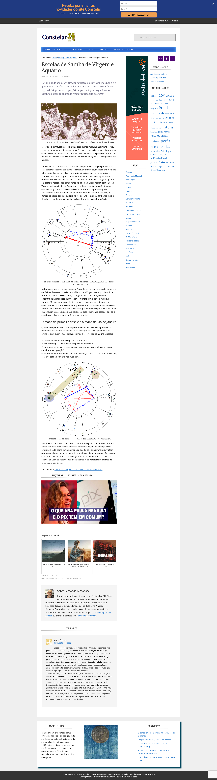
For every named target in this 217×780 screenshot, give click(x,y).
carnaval (69, 578)
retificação (155, 158)
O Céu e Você (132, 237)
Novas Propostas (133, 233)
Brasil (55, 576)
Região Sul (154, 154)
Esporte (129, 202)
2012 (152, 103)
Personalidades (132, 240)
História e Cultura (133, 210)
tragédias (161, 166)
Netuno (155, 141)
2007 (161, 99)
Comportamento (133, 198)
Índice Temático (157, 81)
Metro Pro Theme (100, 777)
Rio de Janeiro (78, 578)
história (167, 127)
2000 (156, 96)
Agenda (129, 172)
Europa (163, 122)
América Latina (161, 103)
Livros (128, 218)
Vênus (158, 170)
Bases (128, 183)
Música (166, 136)
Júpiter (160, 132)
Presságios (131, 244)
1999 (152, 96)
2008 (166, 100)
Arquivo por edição (158, 74)
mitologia (156, 136)
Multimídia (130, 229)
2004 (152, 100)
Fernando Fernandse (86, 615)
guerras (158, 128)
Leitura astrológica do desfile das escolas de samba (78, 469)
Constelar (58, 37)
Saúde (128, 256)
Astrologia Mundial (134, 176)
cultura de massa (162, 113)
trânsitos (170, 166)
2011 (171, 99)
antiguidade (154, 108)
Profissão (130, 252)
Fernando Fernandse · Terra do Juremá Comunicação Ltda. (134, 774)
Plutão (154, 147)
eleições (153, 118)
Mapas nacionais (133, 221)
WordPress (128, 777)
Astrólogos (130, 179)
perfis (165, 140)
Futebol (171, 123)
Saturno (164, 162)
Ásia (163, 170)
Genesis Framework (116, 777)
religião (162, 154)
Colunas (129, 195)
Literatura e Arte (133, 214)
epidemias (160, 118)
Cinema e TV (131, 191)
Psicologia (165, 151)
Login (135, 777)
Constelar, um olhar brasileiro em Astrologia (91, 774)
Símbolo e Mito (132, 260)
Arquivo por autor (158, 77)
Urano (153, 170)
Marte (167, 131)
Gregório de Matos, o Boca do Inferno (154, 739)
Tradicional (130, 267)
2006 (156, 100)
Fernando (130, 206)
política (164, 146)
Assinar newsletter (138, 15)
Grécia (152, 128)
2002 (168, 95)
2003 (172, 96)
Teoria (128, 263)
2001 (162, 95)
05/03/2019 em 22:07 (62, 643)
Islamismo (154, 132)
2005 (62, 578)
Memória (129, 225)
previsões (155, 151)
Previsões (130, 248)
